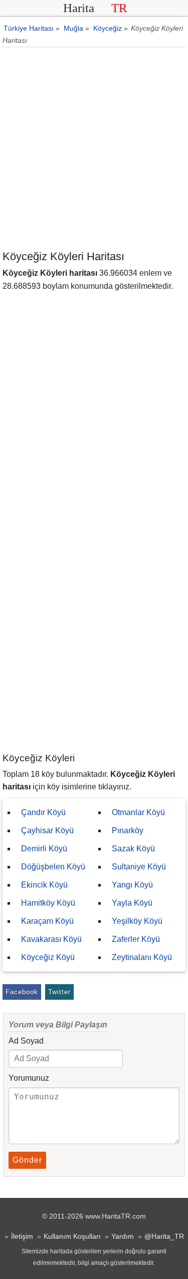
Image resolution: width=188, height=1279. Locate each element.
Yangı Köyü (132, 885)
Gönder (27, 1160)
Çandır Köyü (43, 812)
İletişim (22, 1236)
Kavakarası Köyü (51, 939)
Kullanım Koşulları (72, 1236)
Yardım (122, 1236)
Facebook (22, 992)
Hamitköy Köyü (48, 903)
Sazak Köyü (133, 848)
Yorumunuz (29, 1078)
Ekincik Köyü (44, 885)
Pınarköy (127, 830)
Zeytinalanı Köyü (142, 957)
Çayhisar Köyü (47, 830)
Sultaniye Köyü (139, 866)
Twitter (59, 992)
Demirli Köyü (44, 848)
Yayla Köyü (132, 903)
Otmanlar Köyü (138, 812)
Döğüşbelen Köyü (53, 866)
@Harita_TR (164, 1236)
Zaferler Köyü (136, 939)
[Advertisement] (94, 149)
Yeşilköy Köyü (137, 921)
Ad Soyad (26, 1040)
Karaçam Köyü (47, 921)
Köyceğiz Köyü (48, 957)
